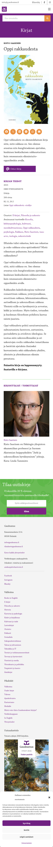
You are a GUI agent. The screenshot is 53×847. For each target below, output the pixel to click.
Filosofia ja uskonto (30, 215)
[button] (49, 797)
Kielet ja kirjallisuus (12, 617)
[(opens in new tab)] (26, 767)
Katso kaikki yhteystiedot (14, 553)
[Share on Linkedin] (19, 131)
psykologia (9, 232)
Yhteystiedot (9, 722)
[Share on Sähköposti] (39, 131)
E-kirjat (16, 215)
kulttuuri (26, 223)
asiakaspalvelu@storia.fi (13, 567)
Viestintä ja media (11, 660)
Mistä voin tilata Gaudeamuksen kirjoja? (20, 710)
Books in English (11, 598)
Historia (7, 610)
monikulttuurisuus (13, 227)
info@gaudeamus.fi (10, 2)
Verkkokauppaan (11, 714)
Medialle (7, 706)
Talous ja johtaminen (12, 645)
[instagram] (50, 2)
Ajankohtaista (10, 698)
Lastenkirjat (9, 625)
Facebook (8, 576)
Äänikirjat (8, 672)
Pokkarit (7, 633)
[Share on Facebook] (6, 131)
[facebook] (44, 2)
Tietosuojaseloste (26, 843)
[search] (47, 18)
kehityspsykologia (12, 223)
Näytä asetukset (26, 837)
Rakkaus (19, 232)
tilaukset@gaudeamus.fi (13, 546)
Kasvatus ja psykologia (13, 614)
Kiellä (26, 830)
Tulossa (7, 694)
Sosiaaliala (8, 637)
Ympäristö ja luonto (12, 668)
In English (8, 718)
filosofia (29, 219)
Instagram (8, 580)
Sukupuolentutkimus (12, 641)
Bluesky (7, 584)
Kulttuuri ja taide (11, 621)
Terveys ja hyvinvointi (13, 656)
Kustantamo (9, 702)
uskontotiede (24, 236)
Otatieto (7, 629)
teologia (13, 236)
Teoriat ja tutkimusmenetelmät (16, 652)
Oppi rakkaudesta (31, 227)
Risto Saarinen (31, 232)
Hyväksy (26, 823)
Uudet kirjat (9, 690)
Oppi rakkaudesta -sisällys (20, 205)
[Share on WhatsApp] (32, 131)
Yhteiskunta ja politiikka (14, 664)
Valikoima (8, 687)
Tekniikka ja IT (10, 649)
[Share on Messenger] (26, 131)
